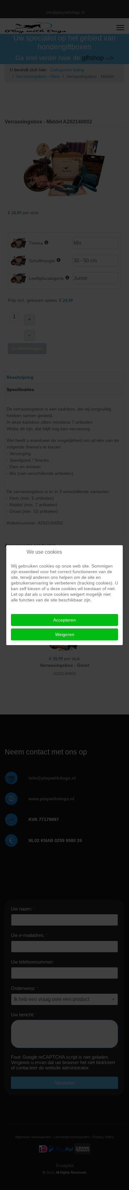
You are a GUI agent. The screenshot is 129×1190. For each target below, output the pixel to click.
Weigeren (64, 634)
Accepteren (64, 619)
